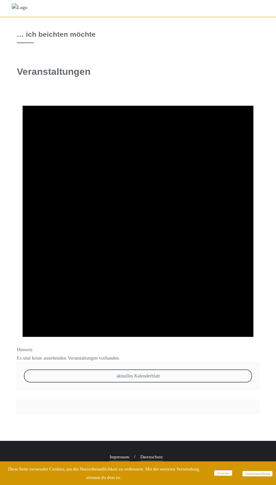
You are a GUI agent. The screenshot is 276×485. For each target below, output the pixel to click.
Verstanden (223, 473)
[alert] (138, 219)
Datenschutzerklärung (257, 473)
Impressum (119, 456)
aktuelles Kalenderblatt (138, 375)
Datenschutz (151, 456)
